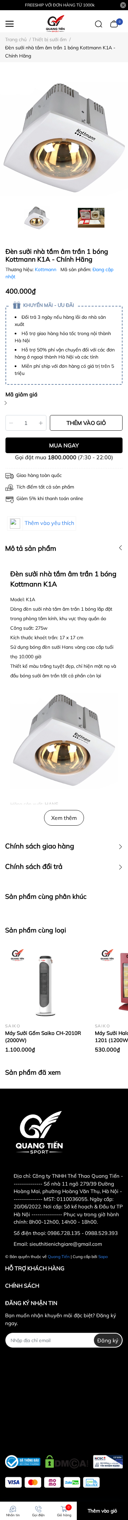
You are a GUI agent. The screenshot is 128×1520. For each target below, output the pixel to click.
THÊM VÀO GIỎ (86, 422)
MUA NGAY (64, 445)
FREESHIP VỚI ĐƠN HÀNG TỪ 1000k (60, 4)
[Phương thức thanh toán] (52, 1482)
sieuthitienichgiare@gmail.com (65, 1244)
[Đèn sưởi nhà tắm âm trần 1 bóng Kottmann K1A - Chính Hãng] (64, 137)
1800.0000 (62, 457)
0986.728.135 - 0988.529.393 (82, 1233)
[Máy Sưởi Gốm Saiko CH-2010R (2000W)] (45, 980)
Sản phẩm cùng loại (35, 930)
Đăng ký (107, 1340)
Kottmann (46, 269)
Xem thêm (64, 817)
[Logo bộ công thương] (64, 1460)
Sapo (103, 1256)
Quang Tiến (59, 1256)
